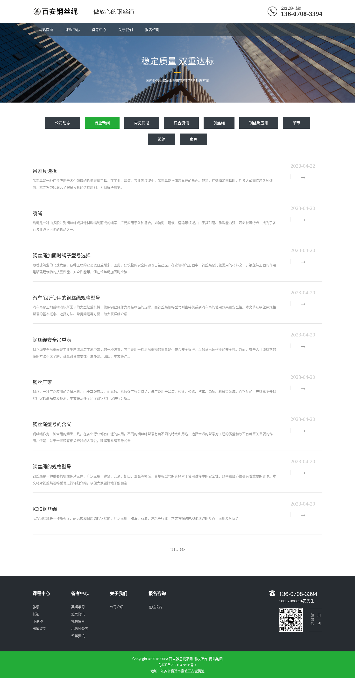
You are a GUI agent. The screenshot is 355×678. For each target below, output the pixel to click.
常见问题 (141, 123)
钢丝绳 (219, 123)
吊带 (296, 123)
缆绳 (161, 139)
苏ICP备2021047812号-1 (177, 664)
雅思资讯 (78, 613)
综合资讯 (181, 123)
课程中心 (72, 29)
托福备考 (78, 621)
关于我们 (125, 29)
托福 (36, 613)
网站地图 (216, 658)
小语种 (38, 621)
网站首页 (46, 29)
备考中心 (99, 29)
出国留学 (39, 628)
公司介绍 (116, 606)
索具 (193, 139)
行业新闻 (102, 123)
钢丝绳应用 (258, 123)
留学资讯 (78, 635)
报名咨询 (152, 29)
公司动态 (62, 123)
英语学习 (78, 606)
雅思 (36, 606)
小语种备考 (79, 628)
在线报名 (155, 606)
